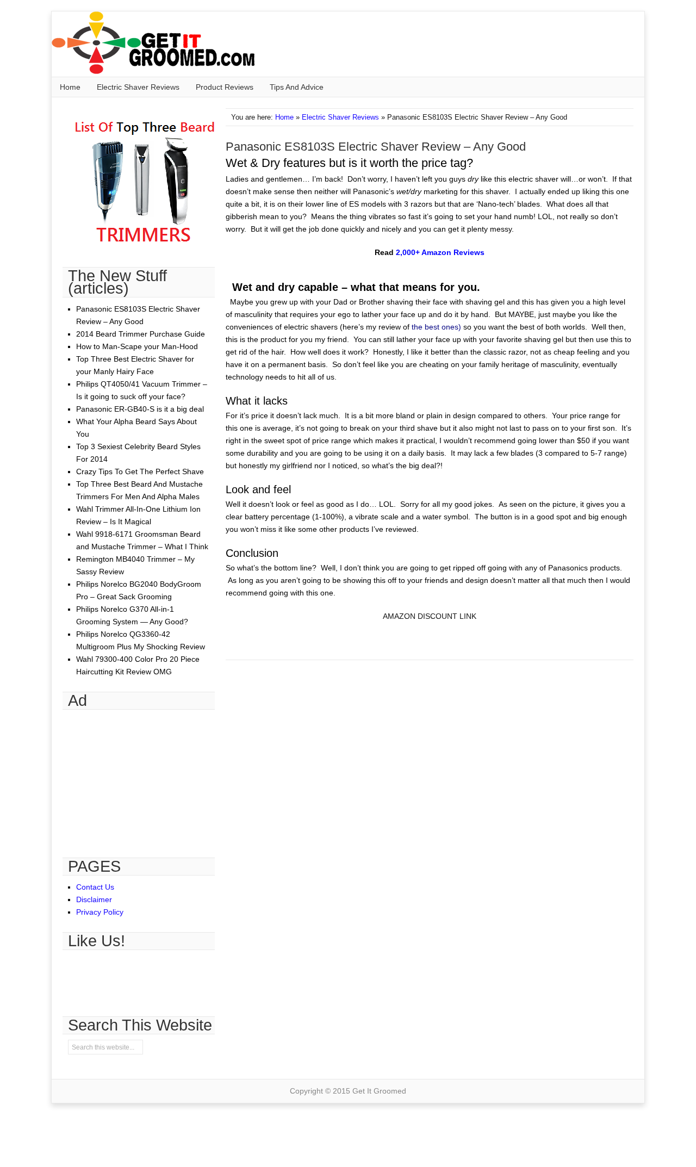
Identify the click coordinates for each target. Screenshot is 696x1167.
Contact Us (95, 887)
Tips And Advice (297, 87)
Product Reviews (224, 87)
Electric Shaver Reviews (138, 87)
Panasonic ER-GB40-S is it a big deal (140, 409)
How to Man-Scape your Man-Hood (137, 346)
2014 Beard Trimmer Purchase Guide (140, 334)
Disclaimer (94, 899)
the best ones (435, 326)
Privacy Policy (99, 912)
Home (70, 87)
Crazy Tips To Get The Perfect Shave (140, 471)
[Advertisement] (144, 778)
